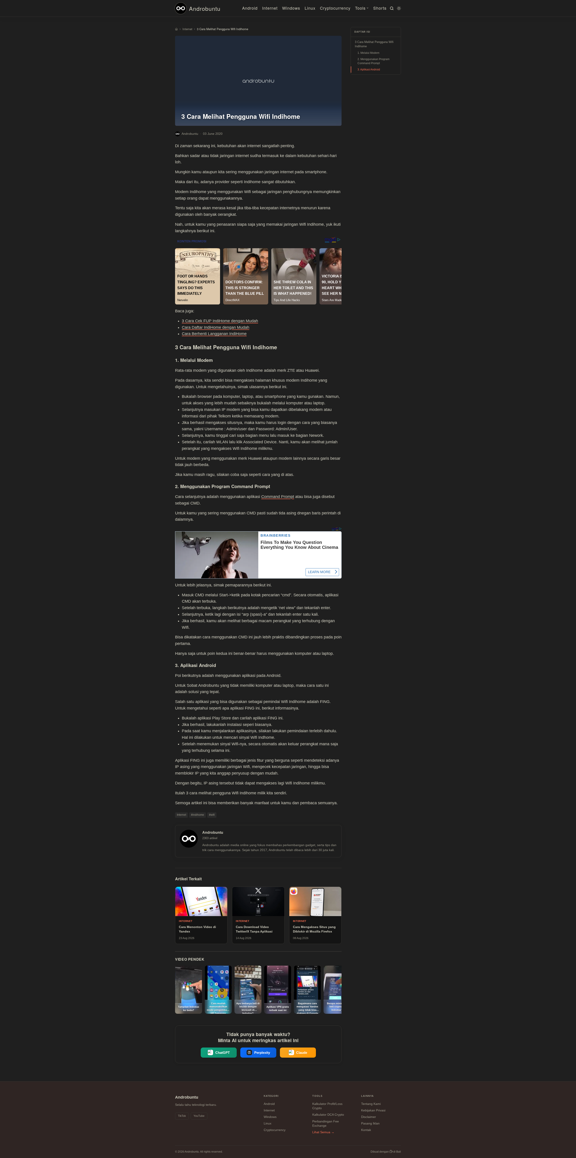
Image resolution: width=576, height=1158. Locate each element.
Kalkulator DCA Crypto (328, 1114)
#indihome (197, 814)
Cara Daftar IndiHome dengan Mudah (215, 327)
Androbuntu (204, 8)
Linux (310, 8)
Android (250, 8)
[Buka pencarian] (391, 8)
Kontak (366, 1130)
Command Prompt (277, 496)
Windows (291, 8)
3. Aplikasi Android (369, 69)
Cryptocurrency (335, 8)
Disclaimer (368, 1117)
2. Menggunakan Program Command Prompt (373, 61)
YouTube (199, 1115)
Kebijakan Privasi (373, 1110)
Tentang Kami (371, 1104)
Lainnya (367, 1096)
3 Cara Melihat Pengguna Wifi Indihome (374, 44)
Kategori (271, 1096)
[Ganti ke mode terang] (398, 8)
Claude (301, 1052)
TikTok (182, 1115)
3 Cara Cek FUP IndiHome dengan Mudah (220, 321)
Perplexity (262, 1052)
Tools (360, 8)
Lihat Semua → (323, 1132)
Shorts (380, 8)
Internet (270, 8)
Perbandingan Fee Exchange (325, 1124)
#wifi (212, 814)
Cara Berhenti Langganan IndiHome (214, 333)
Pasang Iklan (370, 1123)
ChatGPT (222, 1052)
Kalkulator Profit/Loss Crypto (327, 1106)
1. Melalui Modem (368, 52)
